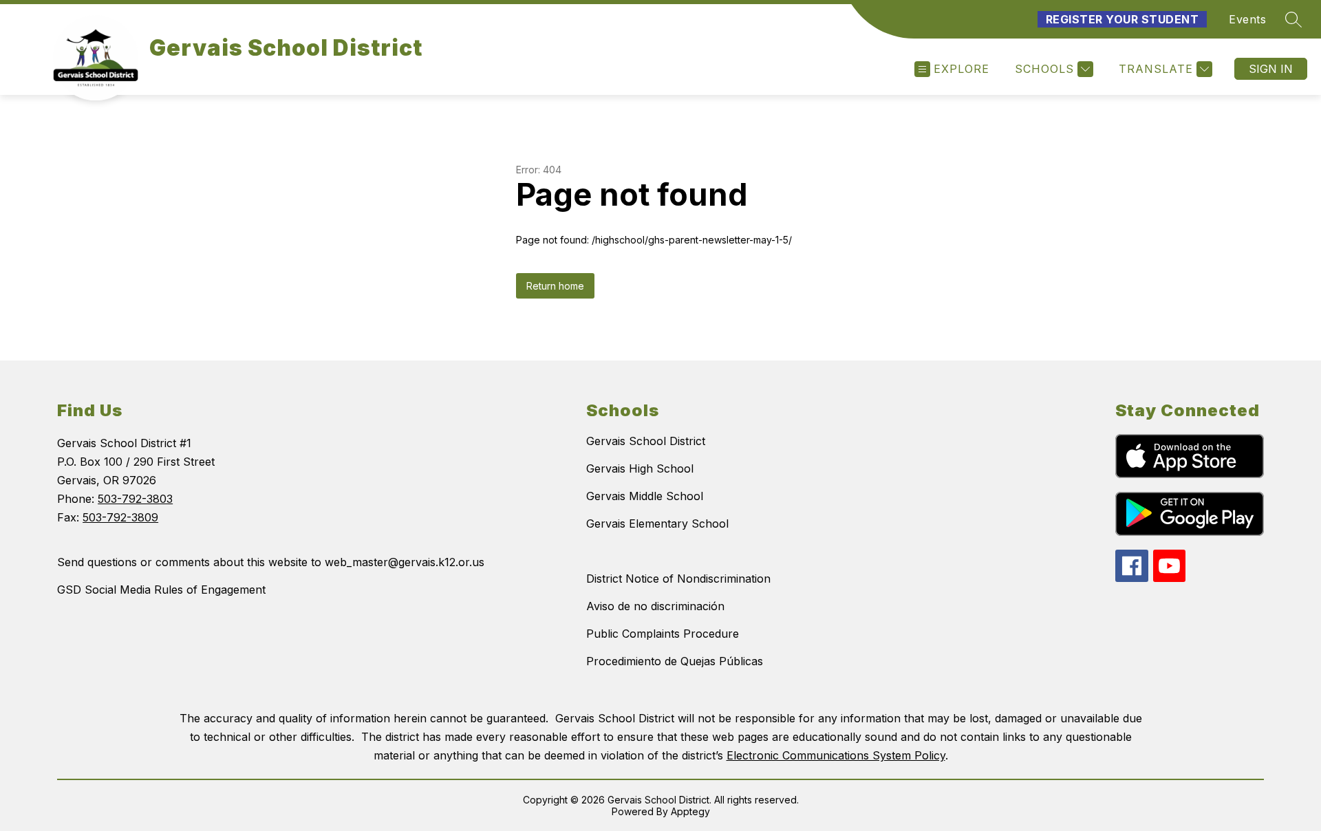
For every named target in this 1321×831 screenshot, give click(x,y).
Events (1247, 19)
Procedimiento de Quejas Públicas (674, 661)
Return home (555, 286)
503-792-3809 (120, 517)
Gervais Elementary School (657, 523)
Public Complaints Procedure (662, 633)
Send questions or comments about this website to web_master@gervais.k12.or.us (270, 562)
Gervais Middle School (644, 496)
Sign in (1271, 69)
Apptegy (690, 811)
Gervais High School (640, 468)
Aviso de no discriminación (655, 606)
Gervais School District (645, 441)
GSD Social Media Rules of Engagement (161, 589)
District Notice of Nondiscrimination (678, 578)
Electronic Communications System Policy (836, 755)
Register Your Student (1122, 19)
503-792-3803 (135, 499)
